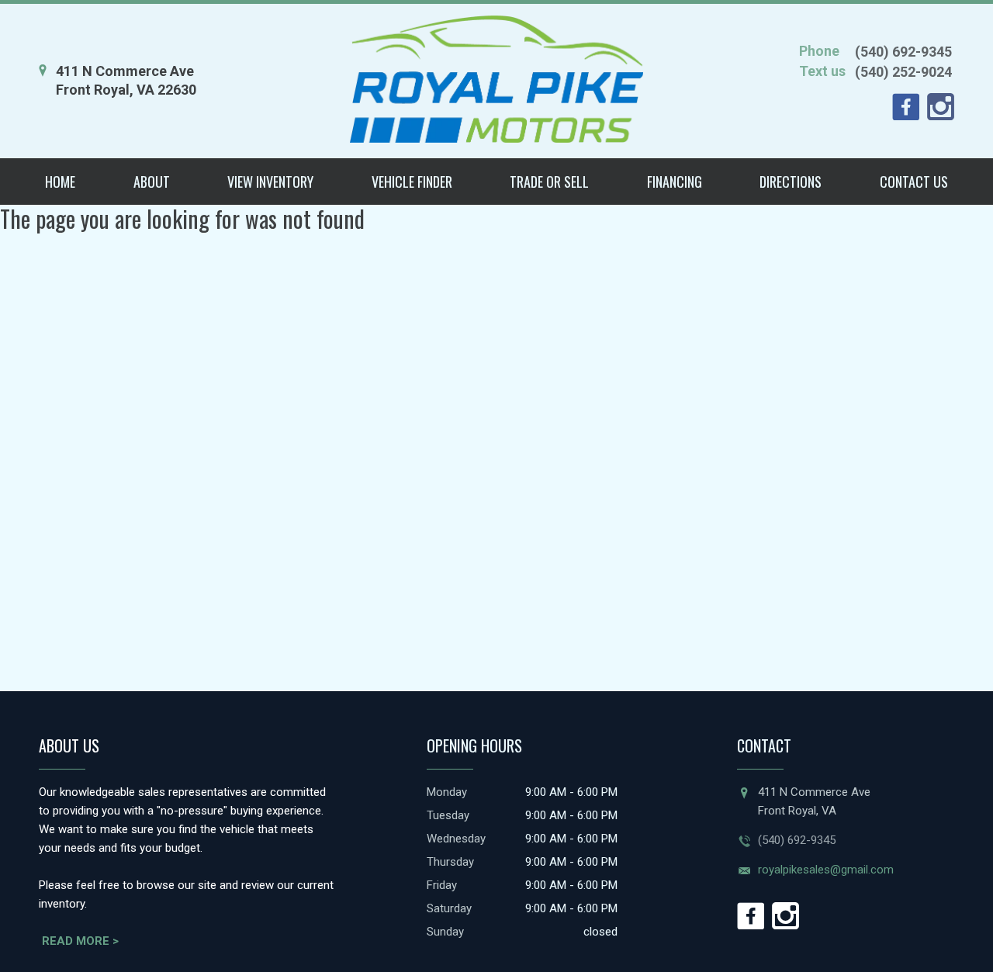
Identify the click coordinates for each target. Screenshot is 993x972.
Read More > (80, 941)
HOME (60, 181)
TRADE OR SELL (549, 181)
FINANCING (674, 181)
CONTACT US (914, 181)
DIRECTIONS (790, 181)
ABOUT (151, 181)
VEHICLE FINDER (412, 181)
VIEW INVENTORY (270, 181)
